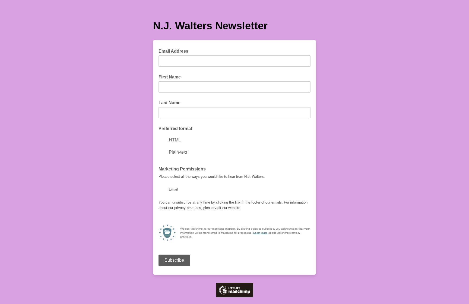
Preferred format (175, 128)
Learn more (260, 232)
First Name (170, 77)
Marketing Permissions (182, 169)
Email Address (175, 51)
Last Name (169, 102)
